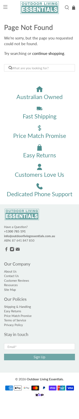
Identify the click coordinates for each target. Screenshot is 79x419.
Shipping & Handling (17, 306)
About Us (10, 271)
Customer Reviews (16, 280)
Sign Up (39, 357)
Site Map (10, 289)
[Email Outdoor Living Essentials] (17, 250)
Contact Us (11, 276)
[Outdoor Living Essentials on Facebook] (6, 250)
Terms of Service (15, 320)
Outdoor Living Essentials (45, 379)
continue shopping (48, 53)
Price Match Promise (18, 316)
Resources (11, 285)
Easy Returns (12, 311)
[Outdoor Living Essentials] (39, 7)
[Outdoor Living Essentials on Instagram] (12, 250)
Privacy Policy (13, 325)
